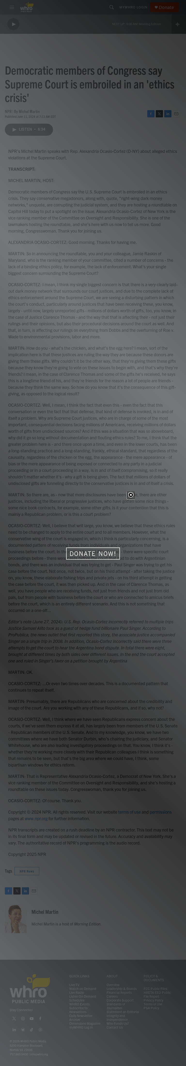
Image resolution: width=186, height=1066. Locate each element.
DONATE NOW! (93, 553)
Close (130, 495)
